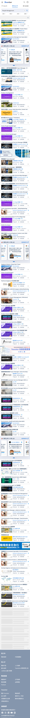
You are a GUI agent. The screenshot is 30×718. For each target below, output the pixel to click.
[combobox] (15, 10)
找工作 (16, 6)
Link (9, 49)
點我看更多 (24, 46)
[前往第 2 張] (15, 65)
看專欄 (26, 6)
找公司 (5, 6)
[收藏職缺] (28, 25)
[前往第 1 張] (14, 65)
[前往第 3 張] (16, 65)
